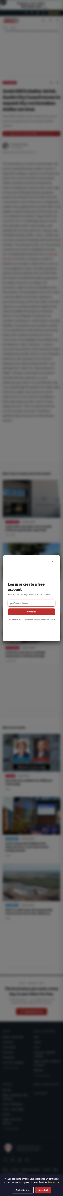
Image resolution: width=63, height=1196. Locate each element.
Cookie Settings (23, 1190)
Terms (39, 619)
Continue (31, 611)
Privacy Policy (50, 619)
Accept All (43, 1190)
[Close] (52, 561)
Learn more (53, 1182)
